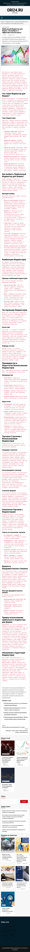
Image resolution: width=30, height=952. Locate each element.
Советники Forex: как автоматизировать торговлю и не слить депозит (12, 826)
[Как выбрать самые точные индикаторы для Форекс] (8, 775)
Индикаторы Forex (6, 27)
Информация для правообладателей (15, 4)
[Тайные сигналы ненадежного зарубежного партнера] (8, 899)
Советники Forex (20, 879)
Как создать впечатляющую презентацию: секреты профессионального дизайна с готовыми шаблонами (13, 816)
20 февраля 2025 (11, 34)
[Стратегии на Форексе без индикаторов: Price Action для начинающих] (8, 748)
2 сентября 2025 (8, 913)
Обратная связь (7, 3)
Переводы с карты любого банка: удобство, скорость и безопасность (17, 730)
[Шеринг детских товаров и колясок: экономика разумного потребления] (8, 845)
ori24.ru (15, 10)
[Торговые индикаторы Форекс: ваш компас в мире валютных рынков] (22, 748)
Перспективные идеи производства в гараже (13, 726)
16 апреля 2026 (8, 887)
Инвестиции (19, 851)
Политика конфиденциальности (19, 3)
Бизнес (4, 851)
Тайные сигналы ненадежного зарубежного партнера (13, 830)
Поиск (3, 796)
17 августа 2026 (8, 860)
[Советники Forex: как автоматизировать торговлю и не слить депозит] (22, 873)
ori (3, 860)
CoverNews (24, 948)
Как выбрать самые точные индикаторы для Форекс (7, 786)
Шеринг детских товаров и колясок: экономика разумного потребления (14, 811)
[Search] (27, 17)
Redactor (4, 34)
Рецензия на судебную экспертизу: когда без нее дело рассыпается (14, 821)
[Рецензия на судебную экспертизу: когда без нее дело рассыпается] (8, 873)
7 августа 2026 (24, 863)
